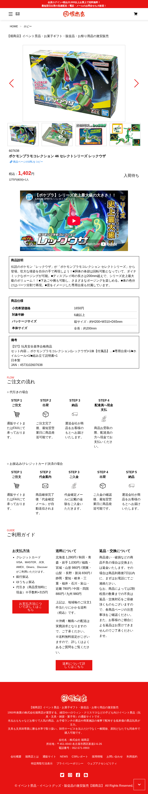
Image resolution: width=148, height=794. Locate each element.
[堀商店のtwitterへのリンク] (62, 775)
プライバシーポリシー (69, 763)
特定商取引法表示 (42, 763)
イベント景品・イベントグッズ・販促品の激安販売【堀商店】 (61, 785)
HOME (14, 26)
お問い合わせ (115, 756)
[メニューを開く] (10, 14)
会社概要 (16, 756)
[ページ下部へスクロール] (139, 784)
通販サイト (49, 756)
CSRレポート (80, 756)
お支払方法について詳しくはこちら (30, 606)
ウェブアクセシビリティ (102, 763)
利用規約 (132, 756)
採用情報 (97, 756)
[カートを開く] (136, 14)
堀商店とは (32, 756)
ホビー (28, 26)
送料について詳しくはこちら (73, 665)
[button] (11, 83)
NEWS (64, 756)
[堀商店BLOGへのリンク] (86, 775)
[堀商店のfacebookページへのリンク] (78, 775)
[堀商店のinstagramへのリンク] (70, 775)
